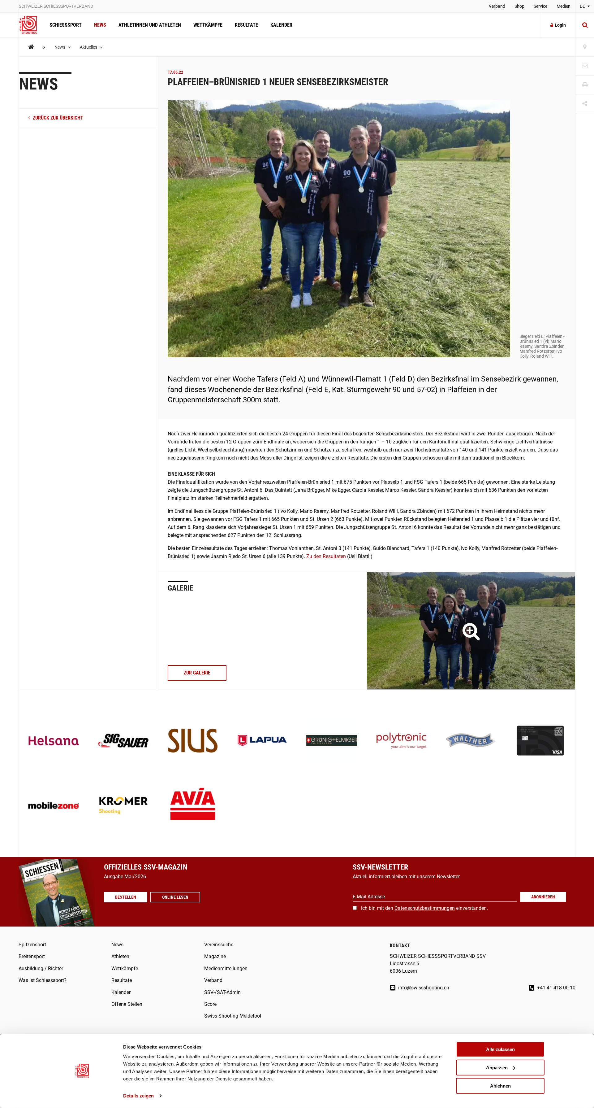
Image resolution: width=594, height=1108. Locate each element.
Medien (563, 6)
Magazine (215, 956)
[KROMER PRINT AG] (123, 806)
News (100, 25)
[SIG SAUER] (123, 741)
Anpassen (497, 1067)
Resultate (246, 25)
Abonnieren (543, 896)
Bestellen (125, 897)
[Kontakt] (584, 66)
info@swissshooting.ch (423, 988)
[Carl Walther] (471, 741)
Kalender (281, 25)
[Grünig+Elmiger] (332, 741)
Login (560, 25)
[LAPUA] (262, 741)
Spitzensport (32, 945)
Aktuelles (89, 47)
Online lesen (175, 897)
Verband (497, 6)
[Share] (584, 103)
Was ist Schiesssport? (43, 980)
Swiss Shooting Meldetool (232, 1016)
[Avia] (193, 806)
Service (540, 6)
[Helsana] (53, 741)
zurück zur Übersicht (57, 118)
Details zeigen (138, 1095)
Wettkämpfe (207, 25)
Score (210, 1004)
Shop (519, 6)
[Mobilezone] (53, 806)
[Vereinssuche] (584, 47)
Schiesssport (66, 25)
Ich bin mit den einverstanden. (424, 908)
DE (583, 6)
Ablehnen (500, 1085)
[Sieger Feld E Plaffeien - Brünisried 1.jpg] (471, 631)
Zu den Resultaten (326, 556)
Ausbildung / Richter (41, 968)
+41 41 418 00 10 (555, 988)
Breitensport (32, 956)
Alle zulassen (500, 1049)
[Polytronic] (401, 741)
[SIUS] (193, 741)
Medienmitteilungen (226, 968)
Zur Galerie (197, 673)
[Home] (31, 47)
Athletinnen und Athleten (149, 25)
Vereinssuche (218, 945)
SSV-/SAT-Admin (222, 992)
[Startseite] (31, 25)
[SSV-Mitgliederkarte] (540, 741)
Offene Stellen (126, 1004)
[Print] (584, 85)
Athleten (120, 956)
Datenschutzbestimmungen (424, 908)
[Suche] (584, 25)
